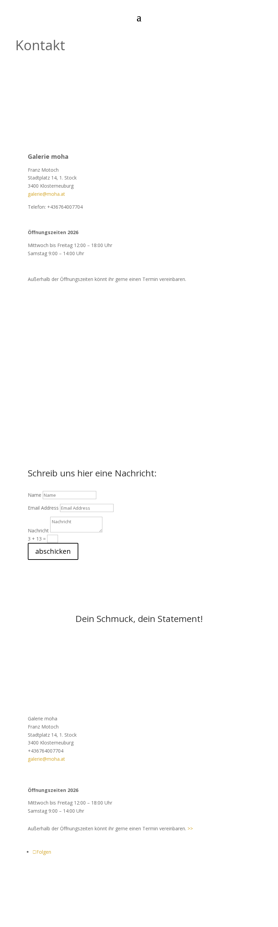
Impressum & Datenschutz (139, 878)
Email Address (43, 508)
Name (34, 495)
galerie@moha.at (46, 194)
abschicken (53, 551)
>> (190, 828)
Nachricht (38, 530)
